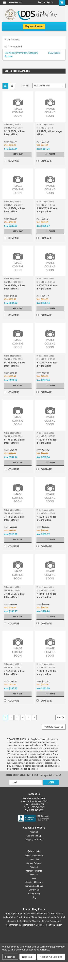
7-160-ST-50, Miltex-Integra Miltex (14, 518)
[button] (34, 55)
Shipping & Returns (34, 839)
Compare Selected (53, 727)
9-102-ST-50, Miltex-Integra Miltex (46, 364)
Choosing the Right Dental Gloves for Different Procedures (34, 921)
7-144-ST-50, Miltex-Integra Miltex (46, 595)
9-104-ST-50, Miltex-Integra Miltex (14, 364)
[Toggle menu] (4, 4)
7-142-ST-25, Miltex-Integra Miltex (14, 672)
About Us (34, 875)
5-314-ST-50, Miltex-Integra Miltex (46, 210)
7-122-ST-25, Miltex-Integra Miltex (46, 518)
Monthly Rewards (34, 871)
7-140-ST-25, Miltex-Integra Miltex (46, 672)
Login (40, 2)
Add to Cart (18, 154)
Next (59, 717)
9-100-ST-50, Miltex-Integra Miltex (14, 441)
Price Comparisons (34, 856)
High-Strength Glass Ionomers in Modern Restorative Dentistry (34, 925)
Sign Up (50, 2)
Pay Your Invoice (34, 26)
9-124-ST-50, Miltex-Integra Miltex (14, 133)
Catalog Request (34, 863)
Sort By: (25, 85)
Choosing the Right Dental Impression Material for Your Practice (34, 913)
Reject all (27, 957)
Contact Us (34, 890)
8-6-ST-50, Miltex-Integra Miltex (49, 133)
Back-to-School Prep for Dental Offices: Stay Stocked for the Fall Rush (34, 917)
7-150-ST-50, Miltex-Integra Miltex (46, 441)
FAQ (34, 878)
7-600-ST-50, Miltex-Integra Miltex (14, 287)
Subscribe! (34, 859)
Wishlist (34, 832)
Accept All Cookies (51, 957)
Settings (10, 957)
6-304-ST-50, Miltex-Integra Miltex (46, 287)
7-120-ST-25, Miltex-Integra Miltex (14, 595)
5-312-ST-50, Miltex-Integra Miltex (14, 210)
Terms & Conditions (34, 886)
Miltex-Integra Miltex (12, 124)
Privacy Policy (34, 893)
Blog (34, 897)
